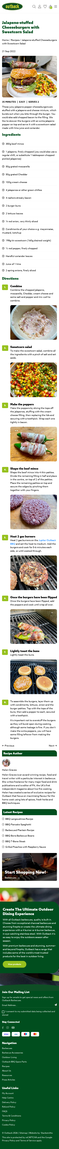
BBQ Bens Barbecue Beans (19, 835)
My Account (8, 1093)
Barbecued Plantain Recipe (19, 830)
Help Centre (7, 1097)
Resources (7, 1075)
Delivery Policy (9, 1102)
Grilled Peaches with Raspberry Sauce (25, 847)
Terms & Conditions (11, 1115)
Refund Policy (8, 1106)
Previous (9, 745)
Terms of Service (28, 1140)
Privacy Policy (8, 1120)
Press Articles (8, 1079)
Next (51, 745)
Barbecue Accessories (12, 1052)
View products (14, 964)
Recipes (15, 40)
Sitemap (23, 1132)
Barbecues (11, 877)
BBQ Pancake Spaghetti (18, 824)
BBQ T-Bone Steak (15, 841)
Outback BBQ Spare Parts (14, 1061)
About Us (6, 1070)
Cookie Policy (8, 1124)
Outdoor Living (9, 1057)
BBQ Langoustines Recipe (19, 819)
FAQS (4, 1111)
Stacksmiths (47, 1132)
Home (5, 40)
